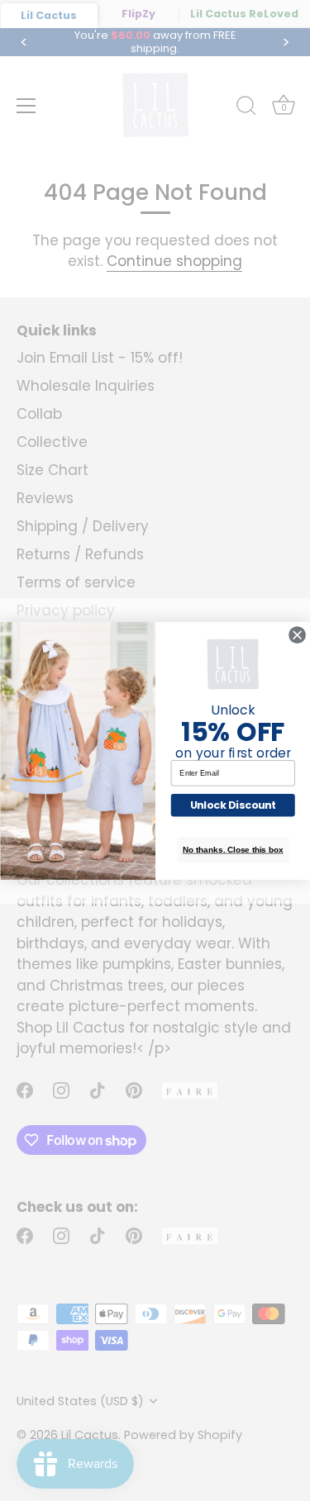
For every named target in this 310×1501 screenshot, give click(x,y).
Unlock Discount (232, 804)
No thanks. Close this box (232, 849)
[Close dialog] (297, 634)
